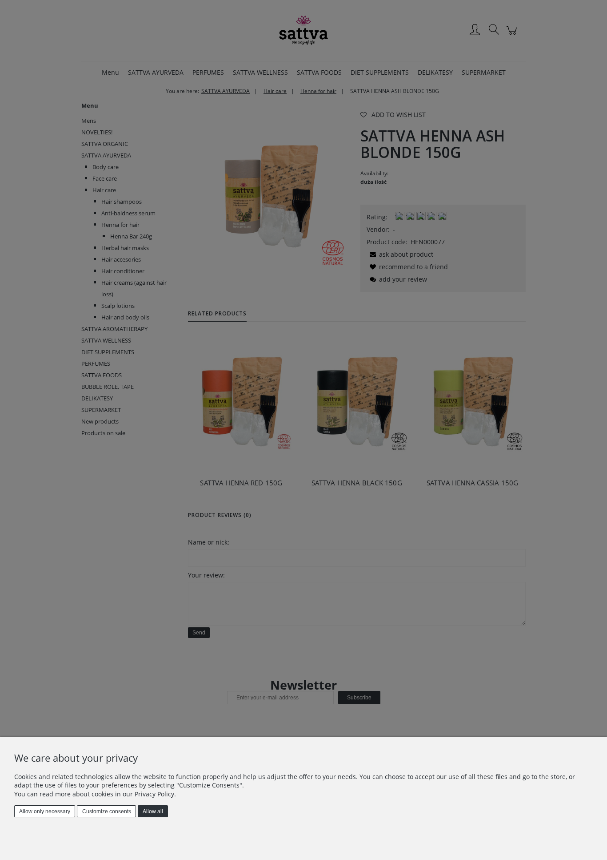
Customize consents (106, 811)
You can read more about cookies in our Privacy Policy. (95, 794)
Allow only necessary (44, 811)
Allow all (153, 811)
